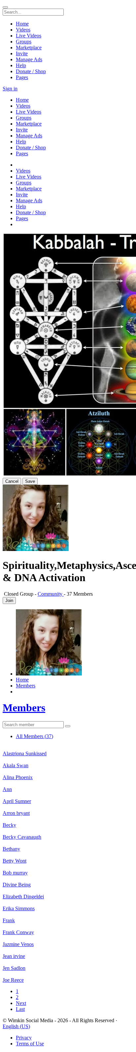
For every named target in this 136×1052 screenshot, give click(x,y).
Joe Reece (13, 980)
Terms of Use (30, 1043)
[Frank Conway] (68, 926)
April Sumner (17, 801)
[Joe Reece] (68, 974)
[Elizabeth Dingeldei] (68, 891)
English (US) (16, 1026)
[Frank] (68, 915)
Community (51, 594)
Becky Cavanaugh (22, 837)
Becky (9, 825)
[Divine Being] (68, 879)
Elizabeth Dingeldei (23, 896)
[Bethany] (68, 843)
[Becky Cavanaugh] (68, 831)
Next (21, 1003)
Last (20, 1009)
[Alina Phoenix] (68, 772)
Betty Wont (14, 861)
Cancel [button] (11, 481)
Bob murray (15, 873)
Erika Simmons (19, 908)
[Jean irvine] (68, 950)
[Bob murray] (68, 867)
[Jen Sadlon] (68, 962)
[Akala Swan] (68, 760)
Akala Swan (15, 765)
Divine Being (17, 884)
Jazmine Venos (18, 944)
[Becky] (68, 819)
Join (9, 600)
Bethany (11, 849)
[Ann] (68, 783)
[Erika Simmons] (68, 903)
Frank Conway (18, 932)
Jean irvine (14, 956)
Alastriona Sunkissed (25, 753)
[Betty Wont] (68, 855)
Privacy (24, 1037)
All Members (34, 736)
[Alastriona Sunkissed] (68, 748)
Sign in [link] (10, 88)
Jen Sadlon (14, 968)
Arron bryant (16, 813)
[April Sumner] (68, 795)
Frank (9, 920)
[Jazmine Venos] (68, 938)
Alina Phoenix (18, 777)
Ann (7, 789)
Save (30, 481)
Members (24, 708)
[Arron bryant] (68, 807)
